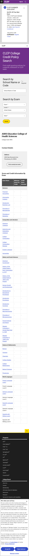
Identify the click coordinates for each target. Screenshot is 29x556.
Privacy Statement (9, 543)
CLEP (3, 46)
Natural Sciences (7, 369)
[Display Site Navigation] (27, 45)
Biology (5, 349)
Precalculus (6, 373)
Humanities (6, 253)
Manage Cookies (14, 553)
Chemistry (5, 356)
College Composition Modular (6, 244)
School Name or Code (10, 90)
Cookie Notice (14, 542)
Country (5, 107)
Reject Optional (21, 549)
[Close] (26, 501)
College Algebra (7, 360)
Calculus (5, 352)
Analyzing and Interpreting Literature (6, 231)
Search (6, 121)
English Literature (7, 249)
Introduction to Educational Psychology (7, 292)
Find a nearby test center (14, 164)
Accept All (7, 549)
